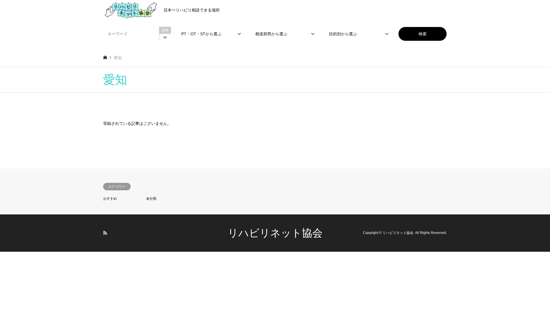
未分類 (151, 199)
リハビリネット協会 (275, 233)
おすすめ (110, 199)
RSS (105, 233)
